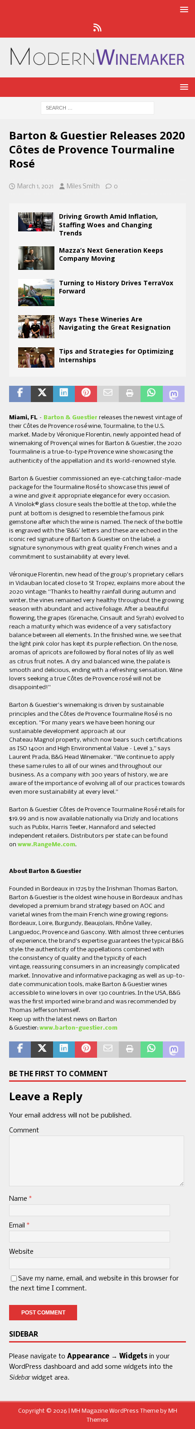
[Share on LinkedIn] (64, 394)
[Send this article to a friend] (108, 394)
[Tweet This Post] (42, 394)
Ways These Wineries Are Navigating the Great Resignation (115, 323)
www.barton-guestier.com (78, 1028)
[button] (182, 9)
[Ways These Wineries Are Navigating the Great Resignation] (36, 327)
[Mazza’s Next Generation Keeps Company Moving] (36, 258)
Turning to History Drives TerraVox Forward (116, 286)
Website (21, 1252)
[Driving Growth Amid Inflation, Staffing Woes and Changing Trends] (36, 221)
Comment (24, 1130)
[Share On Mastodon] (174, 394)
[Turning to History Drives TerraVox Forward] (36, 292)
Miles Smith (83, 186)
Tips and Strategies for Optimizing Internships (116, 355)
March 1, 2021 (35, 186)
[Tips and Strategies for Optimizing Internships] (36, 357)
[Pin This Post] (86, 394)
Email (18, 1225)
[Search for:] (97, 107)
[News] (98, 28)
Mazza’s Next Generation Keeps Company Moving (111, 254)
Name (19, 1199)
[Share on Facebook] (20, 394)
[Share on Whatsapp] (151, 394)
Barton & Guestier (71, 418)
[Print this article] (130, 394)
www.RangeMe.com (46, 845)
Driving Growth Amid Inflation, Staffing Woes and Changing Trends (108, 224)
